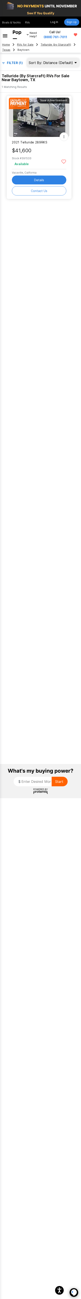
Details (39, 180)
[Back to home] (17, 35)
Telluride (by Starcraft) (56, 44)
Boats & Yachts (11, 22)
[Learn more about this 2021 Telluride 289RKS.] (39, 117)
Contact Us (39, 191)
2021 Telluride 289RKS (29, 142)
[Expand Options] (64, 136)
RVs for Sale (25, 44)
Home (6, 44)
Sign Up (72, 22)
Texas (6, 49)
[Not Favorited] (63, 161)
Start (59, 781)
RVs (27, 22)
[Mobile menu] (5, 35)
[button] (59, 1290)
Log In (54, 22)
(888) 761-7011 (55, 37)
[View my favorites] (75, 35)
